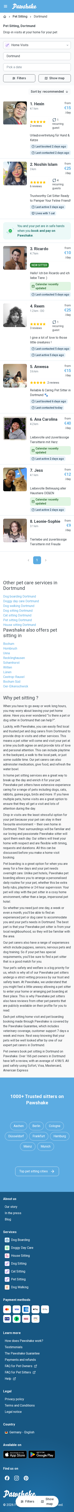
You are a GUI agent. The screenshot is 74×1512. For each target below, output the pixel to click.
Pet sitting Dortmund (17, 620)
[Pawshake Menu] (5, 6)
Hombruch (10, 648)
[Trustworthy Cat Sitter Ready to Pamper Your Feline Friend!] (37, 188)
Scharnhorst (11, 663)
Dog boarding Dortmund (19, 596)
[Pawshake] (24, 6)
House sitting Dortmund (19, 625)
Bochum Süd (11, 681)
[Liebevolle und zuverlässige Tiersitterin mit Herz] (37, 438)
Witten (7, 667)
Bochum (8, 644)
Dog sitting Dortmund (18, 610)
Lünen (7, 672)
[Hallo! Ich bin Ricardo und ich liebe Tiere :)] (37, 271)
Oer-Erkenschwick (15, 686)
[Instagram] (17, 1478)
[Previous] (28, 560)
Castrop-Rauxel (13, 677)
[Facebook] (7, 1478)
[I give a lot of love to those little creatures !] (37, 330)
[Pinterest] (26, 1478)
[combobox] (37, 45)
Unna (6, 653)
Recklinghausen (14, 658)
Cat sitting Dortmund (17, 615)
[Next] (46, 560)
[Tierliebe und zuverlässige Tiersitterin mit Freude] (37, 533)
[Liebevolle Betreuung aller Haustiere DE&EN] (37, 489)
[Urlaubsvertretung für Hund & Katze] (37, 128)
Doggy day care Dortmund (21, 601)
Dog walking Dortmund (18, 606)
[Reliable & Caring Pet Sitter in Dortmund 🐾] (37, 387)
